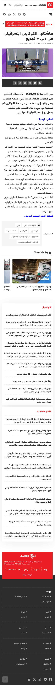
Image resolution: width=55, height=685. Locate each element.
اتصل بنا (36, 569)
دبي (18, 225)
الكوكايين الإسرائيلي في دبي (28, 241)
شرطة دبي (34, 230)
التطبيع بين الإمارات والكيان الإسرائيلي (24, 236)
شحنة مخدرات (11, 230)
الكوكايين (23, 230)
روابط (45, 569)
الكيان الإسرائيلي (30, 225)
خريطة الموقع (27, 574)
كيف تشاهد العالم (31, 5)
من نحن (26, 569)
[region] (27, 63)
